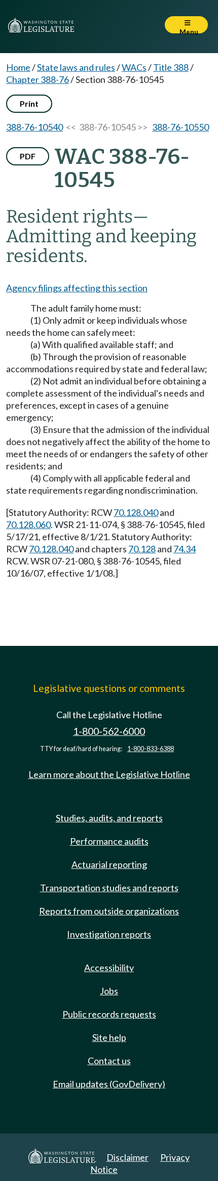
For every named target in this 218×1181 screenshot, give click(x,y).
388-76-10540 (34, 127)
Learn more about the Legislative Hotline (109, 774)
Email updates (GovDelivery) (109, 1083)
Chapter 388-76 (37, 79)
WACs (134, 67)
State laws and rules (76, 67)
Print (29, 103)
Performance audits (109, 841)
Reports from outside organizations (109, 910)
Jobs (109, 990)
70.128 (142, 548)
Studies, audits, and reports (109, 817)
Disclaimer (127, 1157)
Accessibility (109, 967)
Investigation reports (109, 934)
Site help (109, 1037)
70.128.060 (28, 524)
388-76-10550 (180, 127)
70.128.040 (136, 512)
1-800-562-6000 (109, 731)
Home (18, 67)
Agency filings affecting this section (77, 287)
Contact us (109, 1060)
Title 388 (171, 67)
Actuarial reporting (109, 864)
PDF (27, 156)
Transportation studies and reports (109, 887)
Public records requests (109, 1014)
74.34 (184, 548)
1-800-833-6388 (150, 749)
